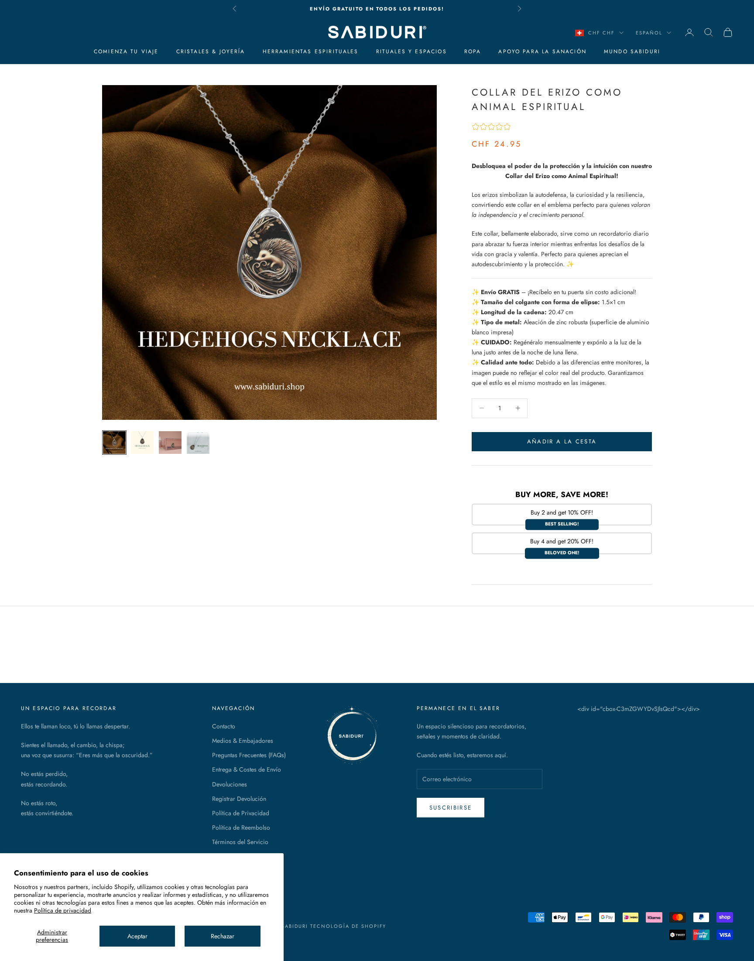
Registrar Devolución (239, 798)
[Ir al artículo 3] (170, 442)
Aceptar (137, 936)
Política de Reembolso (241, 827)
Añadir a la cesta (562, 441)
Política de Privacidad (240, 813)
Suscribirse (450, 807)
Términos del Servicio (240, 841)
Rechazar (222, 936)
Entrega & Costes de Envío (246, 769)
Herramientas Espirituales (311, 51)
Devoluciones (229, 784)
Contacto (223, 726)
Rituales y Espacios (411, 51)
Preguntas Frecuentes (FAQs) (249, 755)
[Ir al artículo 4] (198, 442)
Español (649, 32)
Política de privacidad (62, 910)
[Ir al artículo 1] (114, 442)
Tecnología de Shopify (348, 926)
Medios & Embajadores (242, 740)
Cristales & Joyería (210, 51)
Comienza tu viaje (126, 51)
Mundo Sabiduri (632, 51)
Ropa (472, 51)
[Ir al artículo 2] (142, 442)
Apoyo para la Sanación (542, 51)
